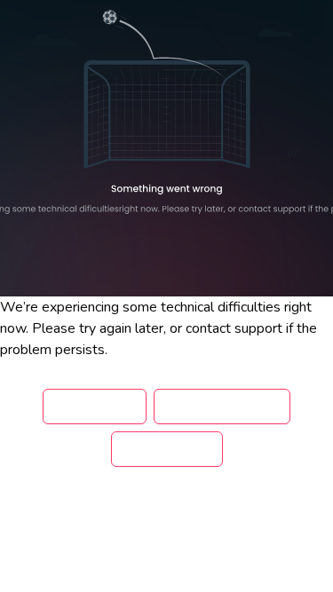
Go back (94, 406)
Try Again (167, 448)
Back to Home (222, 406)
